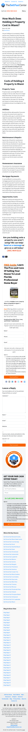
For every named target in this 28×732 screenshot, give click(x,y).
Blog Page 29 (7, 683)
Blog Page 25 (7, 673)
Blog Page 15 (7, 647)
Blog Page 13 (7, 642)
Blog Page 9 (7, 632)
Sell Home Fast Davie (9, 549)
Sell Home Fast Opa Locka (10, 579)
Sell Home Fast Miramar (10, 587)
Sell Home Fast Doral (9, 544)
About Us (7, 1)
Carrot (23, 730)
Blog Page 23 (7, 668)
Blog (11, 699)
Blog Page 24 (7, 670)
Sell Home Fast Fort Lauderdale (12, 599)
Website (4, 426)
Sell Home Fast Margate (10, 564)
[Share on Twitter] (6, 257)
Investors (20, 1)
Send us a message (13, 245)
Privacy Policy (16, 699)
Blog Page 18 (7, 655)
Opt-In (6, 355)
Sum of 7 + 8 (5, 439)
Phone (5, 336)
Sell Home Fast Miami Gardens (12, 574)
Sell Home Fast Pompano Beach (12, 594)
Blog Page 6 (7, 625)
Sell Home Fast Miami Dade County (13, 539)
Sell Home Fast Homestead (11, 552)
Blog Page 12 (7, 640)
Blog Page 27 (7, 678)
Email (6, 342)
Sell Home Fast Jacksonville (11, 554)
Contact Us (14, 1)
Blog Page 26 (7, 675)
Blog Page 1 (7, 612)
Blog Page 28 (7, 680)
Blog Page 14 (7, 645)
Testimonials (5, 699)
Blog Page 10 (7, 635)
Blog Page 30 (7, 685)
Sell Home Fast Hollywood (11, 597)
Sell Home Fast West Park (10, 582)
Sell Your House (8, 694)
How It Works (16, 694)
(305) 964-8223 (12, 11)
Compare (14, 696)
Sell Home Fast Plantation (11, 567)
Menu (24, 11)
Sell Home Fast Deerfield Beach (12, 547)
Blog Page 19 (7, 658)
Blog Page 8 (7, 630)
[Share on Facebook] (3, 257)
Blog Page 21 (7, 663)
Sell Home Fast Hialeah (10, 592)
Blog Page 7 (7, 627)
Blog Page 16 (7, 650)
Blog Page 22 (7, 665)
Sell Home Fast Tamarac (10, 584)
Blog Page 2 (7, 615)
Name (6, 331)
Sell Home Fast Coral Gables (11, 577)
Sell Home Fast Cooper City (11, 572)
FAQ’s (22, 694)
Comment (5, 396)
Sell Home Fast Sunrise (10, 562)
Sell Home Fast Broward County (12, 537)
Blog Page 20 (7, 660)
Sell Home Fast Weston (10, 559)
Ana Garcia (6, 30)
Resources (8, 696)
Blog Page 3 (7, 617)
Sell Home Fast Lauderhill (10, 557)
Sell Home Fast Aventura (10, 569)
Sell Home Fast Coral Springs (11, 542)
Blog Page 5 (7, 622)
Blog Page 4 (7, 620)
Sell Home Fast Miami (9, 602)
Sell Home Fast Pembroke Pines (12, 589)
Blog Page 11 (7, 637)
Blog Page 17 (7, 653)
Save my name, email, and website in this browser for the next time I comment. (13, 435)
